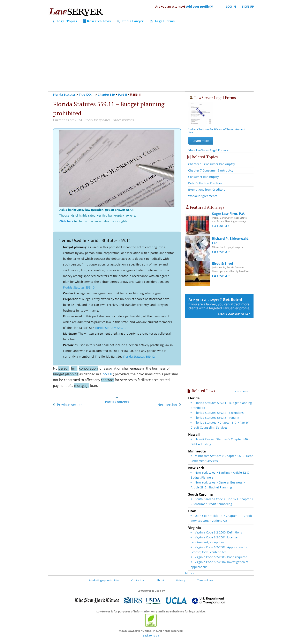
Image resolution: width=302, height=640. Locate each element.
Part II (122, 94)
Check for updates (97, 120)
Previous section (69, 404)
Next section (168, 404)
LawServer (75, 13)
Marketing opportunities (104, 580)
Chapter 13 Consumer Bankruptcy (211, 164)
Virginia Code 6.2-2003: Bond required (221, 557)
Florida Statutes (64, 94)
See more (240, 391)
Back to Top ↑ (151, 635)
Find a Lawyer (132, 21)
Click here (66, 221)
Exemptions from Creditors (206, 189)
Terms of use (205, 580)
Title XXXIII (87, 94)
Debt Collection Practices (205, 183)
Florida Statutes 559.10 (79, 287)
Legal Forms (164, 21)
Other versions (123, 120)
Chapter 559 (106, 94)
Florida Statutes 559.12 (110, 328)
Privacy (180, 580)
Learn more (200, 141)
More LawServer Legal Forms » (208, 150)
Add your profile (182, 6)
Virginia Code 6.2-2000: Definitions (218, 532)
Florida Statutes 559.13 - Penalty (217, 418)
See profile (219, 226)
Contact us (137, 580)
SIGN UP (248, 6)
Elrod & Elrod (222, 263)
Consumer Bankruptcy (203, 177)
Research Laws (98, 21)
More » (189, 573)
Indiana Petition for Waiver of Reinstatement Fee (217, 130)
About (160, 580)
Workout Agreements (202, 196)
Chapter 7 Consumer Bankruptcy (210, 170)
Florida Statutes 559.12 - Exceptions (219, 413)
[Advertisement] (151, 60)
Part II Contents (117, 402)
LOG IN (231, 6)
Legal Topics (66, 21)
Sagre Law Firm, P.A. (228, 213)
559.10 (108, 374)
